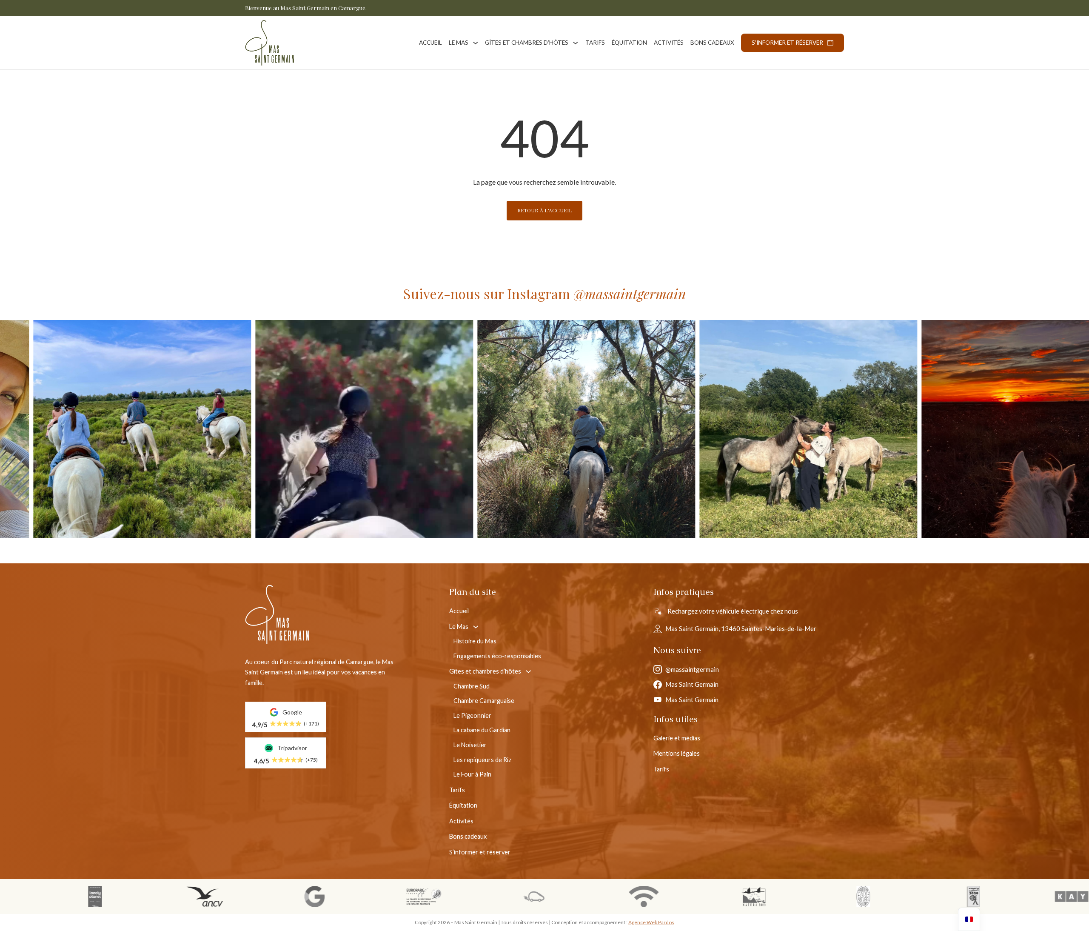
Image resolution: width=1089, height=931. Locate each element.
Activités (669, 42)
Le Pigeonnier (472, 715)
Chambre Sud (471, 686)
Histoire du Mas (474, 641)
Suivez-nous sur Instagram (544, 293)
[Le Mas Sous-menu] (476, 43)
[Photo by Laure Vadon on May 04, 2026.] (473, 429)
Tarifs (595, 42)
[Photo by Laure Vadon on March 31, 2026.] (695, 429)
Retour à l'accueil (544, 210)
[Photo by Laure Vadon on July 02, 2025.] (917, 429)
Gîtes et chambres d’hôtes (526, 42)
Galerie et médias (676, 738)
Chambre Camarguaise (483, 700)
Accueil (430, 42)
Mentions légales (676, 753)
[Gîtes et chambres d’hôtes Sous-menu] (576, 43)
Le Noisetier (470, 744)
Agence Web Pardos (651, 922)
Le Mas (458, 42)
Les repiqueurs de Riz (482, 759)
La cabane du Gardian (481, 730)
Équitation (629, 42)
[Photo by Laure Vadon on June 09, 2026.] (251, 429)
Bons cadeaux (712, 42)
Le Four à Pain (472, 774)
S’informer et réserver (787, 42)
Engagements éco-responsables (497, 656)
